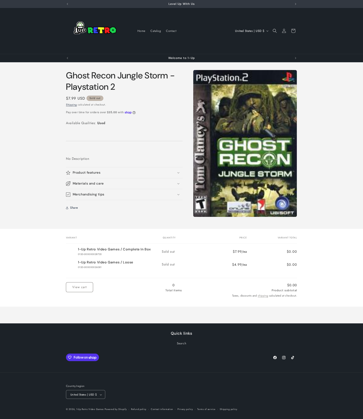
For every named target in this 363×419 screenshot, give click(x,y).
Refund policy (138, 409)
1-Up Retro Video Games (90, 409)
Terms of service (206, 409)
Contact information (162, 409)
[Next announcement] (295, 4)
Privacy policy (185, 409)
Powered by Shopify (116, 409)
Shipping (71, 105)
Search (181, 343)
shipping (263, 296)
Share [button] (74, 208)
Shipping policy (228, 409)
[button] (274, 30)
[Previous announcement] (67, 4)
